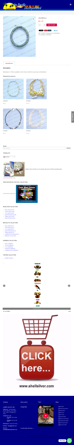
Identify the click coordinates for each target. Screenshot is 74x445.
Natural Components (64, 418)
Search (5, 146)
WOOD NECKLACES (9, 211)
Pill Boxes (62, 406)
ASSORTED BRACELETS (10, 230)
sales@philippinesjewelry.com (10, 429)
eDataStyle (52, 437)
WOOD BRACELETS (9, 227)
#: (8, 423)
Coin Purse (62, 414)
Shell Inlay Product (64, 422)
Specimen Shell (63, 424)
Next (69, 286)
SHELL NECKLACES (9, 209)
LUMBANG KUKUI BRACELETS (12, 234)
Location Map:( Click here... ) (27, 428)
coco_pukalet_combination (44, 34)
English (7, 156)
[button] (33, 19)
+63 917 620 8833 (13, 423)
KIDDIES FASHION (9, 258)
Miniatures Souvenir (64, 408)
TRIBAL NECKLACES (9, 216)
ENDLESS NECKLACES (10, 218)
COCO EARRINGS (9, 247)
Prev (4, 286)
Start (69, 311)
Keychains (62, 412)
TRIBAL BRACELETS (9, 232)
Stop (70, 311)
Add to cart (51, 24)
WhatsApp (5, 423)
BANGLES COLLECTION (10, 235)
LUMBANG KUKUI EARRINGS (11, 250)
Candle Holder (63, 416)
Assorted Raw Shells (64, 420)
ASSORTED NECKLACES (10, 214)
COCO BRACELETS (9, 229)
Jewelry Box (62, 410)
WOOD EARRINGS (9, 245)
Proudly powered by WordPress (26, 437)
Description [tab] (9, 63)
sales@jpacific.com (12, 425)
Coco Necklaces (56, 33)
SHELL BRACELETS (9, 226)
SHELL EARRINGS (9, 243)
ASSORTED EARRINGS (10, 248)
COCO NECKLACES (9, 213)
